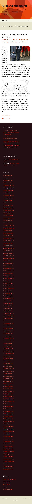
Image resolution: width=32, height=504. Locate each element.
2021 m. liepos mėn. (8, 250)
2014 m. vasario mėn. (8, 466)
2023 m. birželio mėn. (8, 193)
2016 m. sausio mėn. (8, 409)
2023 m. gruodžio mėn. (8, 188)
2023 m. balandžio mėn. (8, 198)
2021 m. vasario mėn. (8, 263)
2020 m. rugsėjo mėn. (8, 275)
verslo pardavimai (9, 42)
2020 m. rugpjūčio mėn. (8, 278)
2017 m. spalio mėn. (8, 356)
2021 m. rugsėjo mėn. (8, 245)
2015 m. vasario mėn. (8, 436)
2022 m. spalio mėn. (8, 213)
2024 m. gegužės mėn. (8, 185)
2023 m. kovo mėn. (7, 200)
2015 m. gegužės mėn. (8, 429)
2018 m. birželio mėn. (8, 336)
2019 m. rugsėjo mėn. (8, 306)
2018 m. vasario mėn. (8, 346)
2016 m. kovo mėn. (7, 403)
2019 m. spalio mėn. (8, 303)
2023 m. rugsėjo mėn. (8, 190)
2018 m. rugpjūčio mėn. (8, 331)
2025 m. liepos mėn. (8, 180)
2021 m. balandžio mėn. (8, 258)
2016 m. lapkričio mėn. (8, 383)
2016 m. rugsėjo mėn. (8, 388)
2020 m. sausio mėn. (8, 296)
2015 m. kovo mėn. (7, 434)
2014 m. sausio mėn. (8, 469)
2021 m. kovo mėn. (7, 260)
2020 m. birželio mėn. (8, 283)
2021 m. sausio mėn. (8, 265)
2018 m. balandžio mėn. (8, 341)
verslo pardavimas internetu (21, 42)
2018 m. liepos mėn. (8, 333)
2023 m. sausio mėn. (8, 205)
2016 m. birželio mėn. (8, 396)
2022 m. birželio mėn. (8, 223)
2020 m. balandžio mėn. (8, 288)
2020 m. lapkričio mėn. (8, 270)
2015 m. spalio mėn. (8, 416)
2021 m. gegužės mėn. (8, 255)
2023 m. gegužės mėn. (8, 195)
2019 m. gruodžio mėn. (8, 298)
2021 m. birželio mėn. (8, 253)
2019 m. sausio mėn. (8, 321)
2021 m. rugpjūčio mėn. (8, 248)
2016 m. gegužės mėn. (8, 398)
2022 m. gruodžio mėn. (8, 208)
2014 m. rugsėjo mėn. (8, 449)
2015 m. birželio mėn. (8, 426)
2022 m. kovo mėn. (7, 230)
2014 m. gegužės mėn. (8, 459)
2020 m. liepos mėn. (8, 280)
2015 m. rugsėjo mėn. (8, 419)
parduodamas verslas (7, 41)
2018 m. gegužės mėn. (8, 338)
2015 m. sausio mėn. (8, 439)
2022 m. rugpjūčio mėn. (8, 218)
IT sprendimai (6, 482)
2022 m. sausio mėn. (8, 235)
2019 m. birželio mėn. (8, 311)
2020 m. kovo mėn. (7, 291)
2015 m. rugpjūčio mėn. (8, 421)
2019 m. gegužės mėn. (8, 313)
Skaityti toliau (6, 115)
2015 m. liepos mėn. (8, 424)
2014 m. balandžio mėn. (8, 461)
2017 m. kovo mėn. (7, 373)
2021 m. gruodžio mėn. (8, 238)
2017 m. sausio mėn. (8, 378)
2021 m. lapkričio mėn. (8, 240)
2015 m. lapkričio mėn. (8, 414)
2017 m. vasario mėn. (8, 376)
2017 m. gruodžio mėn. (8, 351)
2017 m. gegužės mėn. (8, 368)
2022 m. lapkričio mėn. (8, 210)
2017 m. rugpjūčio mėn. (8, 361)
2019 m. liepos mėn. (8, 308)
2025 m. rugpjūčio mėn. (8, 178)
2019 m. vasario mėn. (8, 318)
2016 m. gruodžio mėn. (8, 381)
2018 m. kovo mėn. (7, 343)
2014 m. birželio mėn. (8, 456)
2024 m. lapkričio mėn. (8, 183)
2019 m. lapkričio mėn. (8, 301)
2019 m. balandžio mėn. (8, 316)
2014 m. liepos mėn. (8, 454)
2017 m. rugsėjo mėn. (8, 358)
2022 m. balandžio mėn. (8, 228)
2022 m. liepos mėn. (8, 220)
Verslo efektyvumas (8, 489)
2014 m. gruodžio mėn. (8, 441)
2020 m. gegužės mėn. (8, 285)
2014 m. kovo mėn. (7, 464)
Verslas (15, 39)
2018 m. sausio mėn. (8, 348)
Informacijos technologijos (9, 479)
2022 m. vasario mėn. (8, 233)
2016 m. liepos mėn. (8, 393)
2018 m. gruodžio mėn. (8, 323)
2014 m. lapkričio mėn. (8, 444)
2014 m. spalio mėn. (8, 446)
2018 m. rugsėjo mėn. (8, 328)
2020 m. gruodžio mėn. (8, 268)
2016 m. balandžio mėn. (8, 401)
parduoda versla (24, 39)
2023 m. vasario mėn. (8, 203)
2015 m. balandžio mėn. (8, 431)
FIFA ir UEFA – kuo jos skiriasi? (10, 130)
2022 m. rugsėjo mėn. (8, 215)
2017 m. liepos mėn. (8, 363)
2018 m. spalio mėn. (8, 326)
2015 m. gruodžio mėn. (8, 411)
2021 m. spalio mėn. (8, 243)
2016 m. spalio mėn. (8, 386)
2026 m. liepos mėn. (8, 175)
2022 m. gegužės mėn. (8, 225)
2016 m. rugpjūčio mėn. (8, 391)
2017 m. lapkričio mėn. (8, 353)
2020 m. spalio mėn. (8, 273)
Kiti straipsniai (6, 484)
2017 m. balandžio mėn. (8, 371)
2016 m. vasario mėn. (8, 406)
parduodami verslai (17, 41)
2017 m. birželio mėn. (8, 366)
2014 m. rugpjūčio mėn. (8, 451)
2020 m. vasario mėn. (8, 293)
